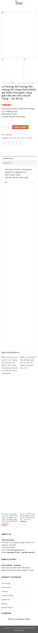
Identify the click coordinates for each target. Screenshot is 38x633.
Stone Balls (6, 583)
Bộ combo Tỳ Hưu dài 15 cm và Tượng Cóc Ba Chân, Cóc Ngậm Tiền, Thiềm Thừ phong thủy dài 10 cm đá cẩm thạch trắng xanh (10, 518)
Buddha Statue (7, 595)
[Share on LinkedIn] (22, 142)
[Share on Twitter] (11, 142)
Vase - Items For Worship (26, 83)
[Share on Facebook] (7, 142)
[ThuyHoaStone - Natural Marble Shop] (19, 3)
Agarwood (6, 599)
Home (4, 83)
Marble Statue (7, 607)
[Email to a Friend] (15, 142)
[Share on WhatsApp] (3, 142)
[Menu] (3, 3)
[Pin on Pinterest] (18, 142)
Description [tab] (8, 158)
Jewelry (4, 603)
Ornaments (12, 83)
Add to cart (20, 127)
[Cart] (35, 3)
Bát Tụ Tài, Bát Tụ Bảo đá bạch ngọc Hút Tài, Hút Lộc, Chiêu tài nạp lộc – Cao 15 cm (27, 516)
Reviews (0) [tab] (7, 163)
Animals (5, 591)
